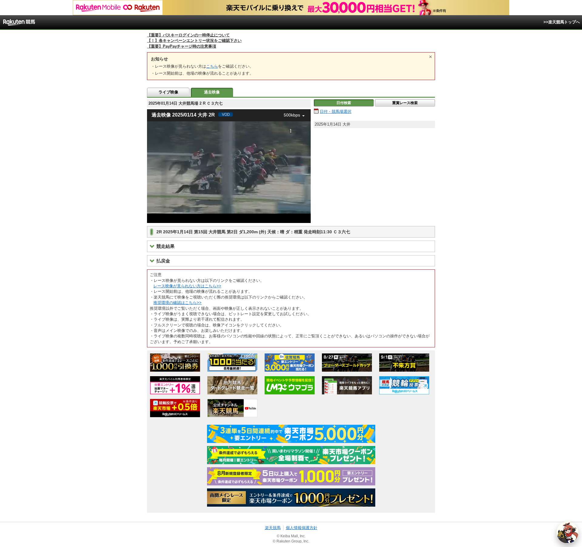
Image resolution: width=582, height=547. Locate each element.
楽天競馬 (273, 527)
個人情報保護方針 (301, 527)
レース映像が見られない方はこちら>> (187, 286)
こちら (212, 66)
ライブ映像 (168, 92)
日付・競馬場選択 (335, 111)
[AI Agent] (567, 532)
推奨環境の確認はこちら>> (177, 302)
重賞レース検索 (405, 103)
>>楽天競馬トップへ (562, 22)
